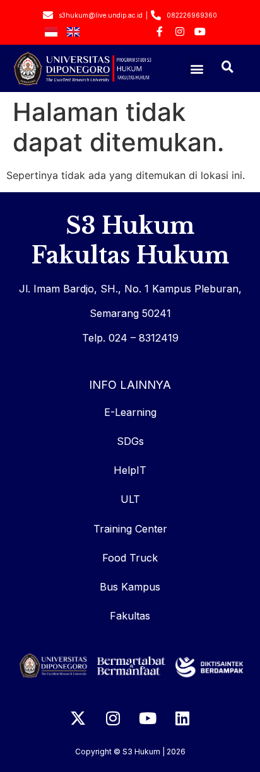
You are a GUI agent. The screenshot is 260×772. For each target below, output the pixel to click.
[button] (197, 68)
